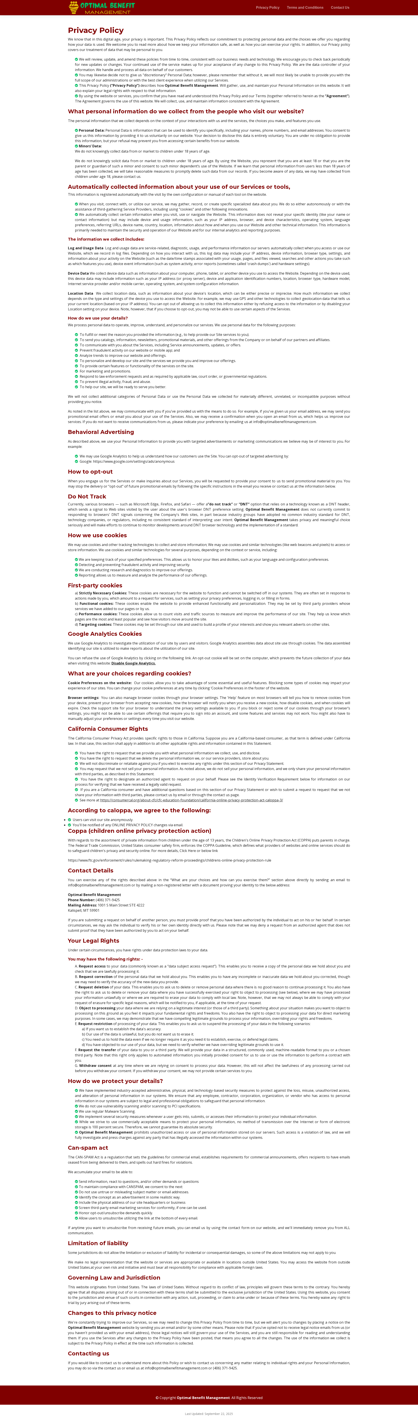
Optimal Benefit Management (203, 1397)
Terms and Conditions (305, 7)
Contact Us (340, 7)
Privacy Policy (268, 7)
